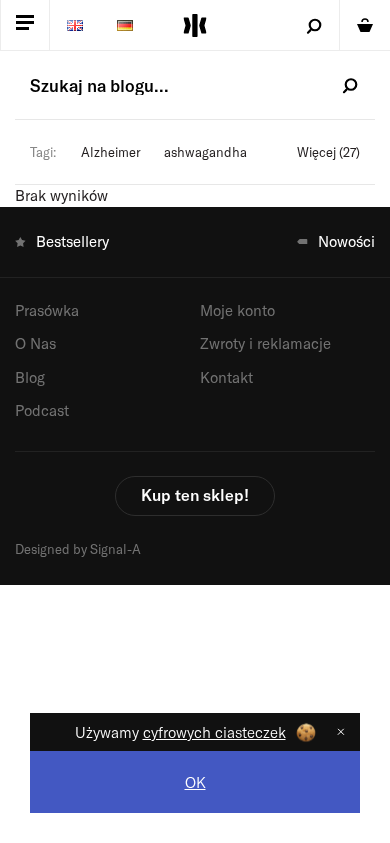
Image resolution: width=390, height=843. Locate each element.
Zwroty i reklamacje (265, 343)
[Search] (314, 25)
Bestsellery (72, 241)
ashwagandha (205, 152)
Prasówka (47, 310)
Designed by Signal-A (78, 549)
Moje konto (237, 310)
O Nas (35, 343)
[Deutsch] (125, 25)
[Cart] (365, 25)
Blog (30, 377)
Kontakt (226, 377)
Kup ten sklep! (195, 494)
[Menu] (25, 25)
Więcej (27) (328, 152)
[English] (75, 25)
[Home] (195, 25)
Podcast (42, 410)
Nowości (346, 241)
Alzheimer (111, 152)
